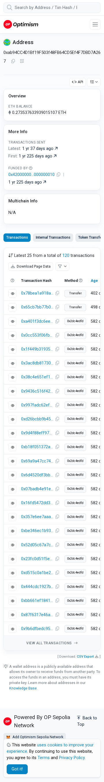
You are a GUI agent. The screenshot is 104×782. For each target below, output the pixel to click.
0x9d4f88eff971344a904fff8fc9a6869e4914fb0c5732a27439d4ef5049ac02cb (37, 433)
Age (94, 280)
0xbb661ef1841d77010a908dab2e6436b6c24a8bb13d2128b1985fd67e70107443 (37, 600)
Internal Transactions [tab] (53, 237)
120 (65, 255)
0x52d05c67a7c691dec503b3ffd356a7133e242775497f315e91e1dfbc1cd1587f (37, 544)
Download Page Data (33, 266)
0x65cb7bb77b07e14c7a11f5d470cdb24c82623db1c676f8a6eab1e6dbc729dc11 (37, 307)
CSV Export (85, 656)
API (80, 82)
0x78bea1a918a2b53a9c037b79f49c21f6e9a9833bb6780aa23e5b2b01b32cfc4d (37, 293)
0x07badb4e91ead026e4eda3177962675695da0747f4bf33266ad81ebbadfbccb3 (37, 489)
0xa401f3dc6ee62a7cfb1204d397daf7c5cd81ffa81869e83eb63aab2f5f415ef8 (37, 321)
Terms (44, 757)
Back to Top (87, 721)
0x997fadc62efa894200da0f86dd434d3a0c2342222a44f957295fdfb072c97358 (37, 405)
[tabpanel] (52, 449)
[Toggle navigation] (95, 24)
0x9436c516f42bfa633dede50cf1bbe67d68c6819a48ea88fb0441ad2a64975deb (37, 391)
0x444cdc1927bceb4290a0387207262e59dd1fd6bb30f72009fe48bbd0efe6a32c (37, 586)
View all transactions (49, 643)
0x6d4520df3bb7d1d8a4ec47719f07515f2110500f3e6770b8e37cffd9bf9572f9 (37, 475)
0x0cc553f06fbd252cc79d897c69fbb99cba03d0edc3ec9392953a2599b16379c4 (37, 335)
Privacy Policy (72, 757)
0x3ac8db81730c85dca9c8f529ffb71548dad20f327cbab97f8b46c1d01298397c (37, 363)
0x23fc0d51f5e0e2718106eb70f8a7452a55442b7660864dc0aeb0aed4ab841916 (37, 558)
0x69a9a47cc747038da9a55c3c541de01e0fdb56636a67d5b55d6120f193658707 (37, 461)
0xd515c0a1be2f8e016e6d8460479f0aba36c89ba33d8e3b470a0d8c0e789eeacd (37, 572)
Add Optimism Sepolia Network (37, 737)
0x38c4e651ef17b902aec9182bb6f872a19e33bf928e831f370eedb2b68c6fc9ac (37, 377)
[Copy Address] (13, 61)
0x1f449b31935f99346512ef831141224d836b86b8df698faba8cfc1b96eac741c (37, 349)
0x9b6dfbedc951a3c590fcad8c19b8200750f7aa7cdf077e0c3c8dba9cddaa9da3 (37, 628)
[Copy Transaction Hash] (57, 293)
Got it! (17, 769)
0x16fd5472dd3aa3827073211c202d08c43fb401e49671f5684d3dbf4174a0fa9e (37, 502)
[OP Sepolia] (20, 24)
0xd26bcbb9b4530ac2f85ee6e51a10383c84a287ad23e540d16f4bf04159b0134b (37, 419)
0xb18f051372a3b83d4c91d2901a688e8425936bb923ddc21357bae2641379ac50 (37, 446)
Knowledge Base (23, 688)
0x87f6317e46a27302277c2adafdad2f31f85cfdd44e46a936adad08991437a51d (37, 614)
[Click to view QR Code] (22, 61)
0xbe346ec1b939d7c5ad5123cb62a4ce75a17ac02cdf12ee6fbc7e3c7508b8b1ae (37, 530)
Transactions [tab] (17, 237)
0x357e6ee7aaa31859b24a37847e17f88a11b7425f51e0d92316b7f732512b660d (37, 516)
